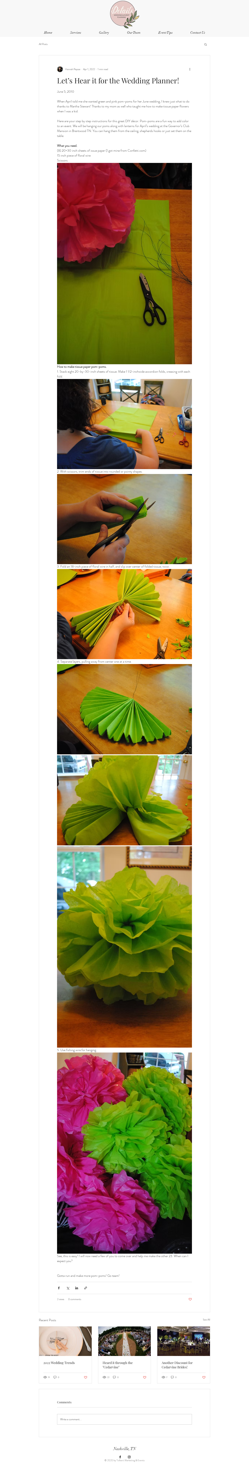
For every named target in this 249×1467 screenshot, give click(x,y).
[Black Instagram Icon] (129, 1457)
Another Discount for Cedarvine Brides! (177, 1365)
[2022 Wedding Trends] (65, 1341)
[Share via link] (85, 1288)
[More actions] (190, 69)
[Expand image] (124, 709)
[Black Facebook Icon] (120, 1457)
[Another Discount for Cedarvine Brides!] (183, 1341)
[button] (165, 32)
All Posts (43, 44)
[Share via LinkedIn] (76, 1288)
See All (206, 1319)
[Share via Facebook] (59, 1288)
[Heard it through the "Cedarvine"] (124, 1341)
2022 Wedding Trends (59, 1363)
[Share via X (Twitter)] (67, 1288)
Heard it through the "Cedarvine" (118, 1365)
